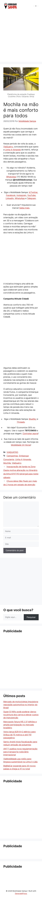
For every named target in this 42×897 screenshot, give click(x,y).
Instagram (21, 195)
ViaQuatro (8, 146)
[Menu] (36, 6)
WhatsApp (11, 177)
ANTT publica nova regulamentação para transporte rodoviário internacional (20, 752)
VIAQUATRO (12, 452)
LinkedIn (10, 198)
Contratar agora (30, 433)
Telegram (31, 198)
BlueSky (32, 419)
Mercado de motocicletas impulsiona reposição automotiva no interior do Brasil (20, 704)
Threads (21, 422)
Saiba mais (24, 208)
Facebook (10, 195)
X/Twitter (33, 192)
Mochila (7, 463)
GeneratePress (21, 893)
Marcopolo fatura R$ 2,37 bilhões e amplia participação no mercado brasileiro (20, 725)
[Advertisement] (21, 36)
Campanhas (12, 456)
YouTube (31, 195)
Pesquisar (31, 617)
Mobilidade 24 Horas (21, 445)
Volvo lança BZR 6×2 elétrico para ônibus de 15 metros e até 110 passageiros (19, 735)
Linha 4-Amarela (13, 149)
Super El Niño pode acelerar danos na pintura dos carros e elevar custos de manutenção (20, 715)
